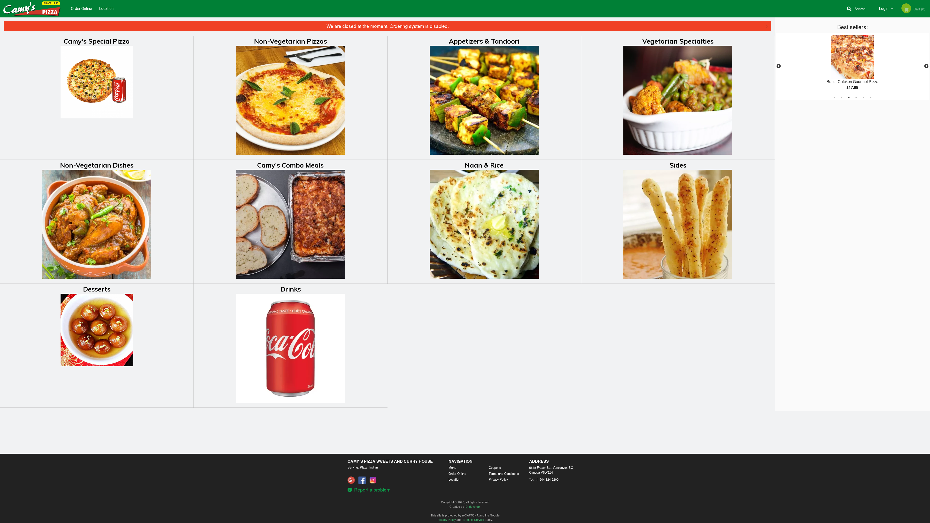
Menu (452, 467)
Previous (778, 66)
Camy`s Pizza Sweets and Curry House (390, 461)
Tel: (543, 479)
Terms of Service (473, 519)
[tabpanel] (852, 66)
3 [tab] (848, 97)
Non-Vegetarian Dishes (96, 165)
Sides (677, 165)
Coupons (495, 467)
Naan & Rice (484, 165)
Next (926, 66)
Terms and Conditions (504, 473)
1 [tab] (834, 97)
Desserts (96, 289)
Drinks (290, 289)
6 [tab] (870, 97)
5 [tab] (863, 97)
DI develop (472, 506)
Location (106, 8)
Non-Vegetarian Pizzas (290, 41)
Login (883, 8)
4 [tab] (856, 97)
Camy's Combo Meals (290, 165)
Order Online (81, 8)
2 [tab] (841, 97)
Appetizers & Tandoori (484, 41)
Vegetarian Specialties (677, 41)
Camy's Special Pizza (97, 41)
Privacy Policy (498, 479)
